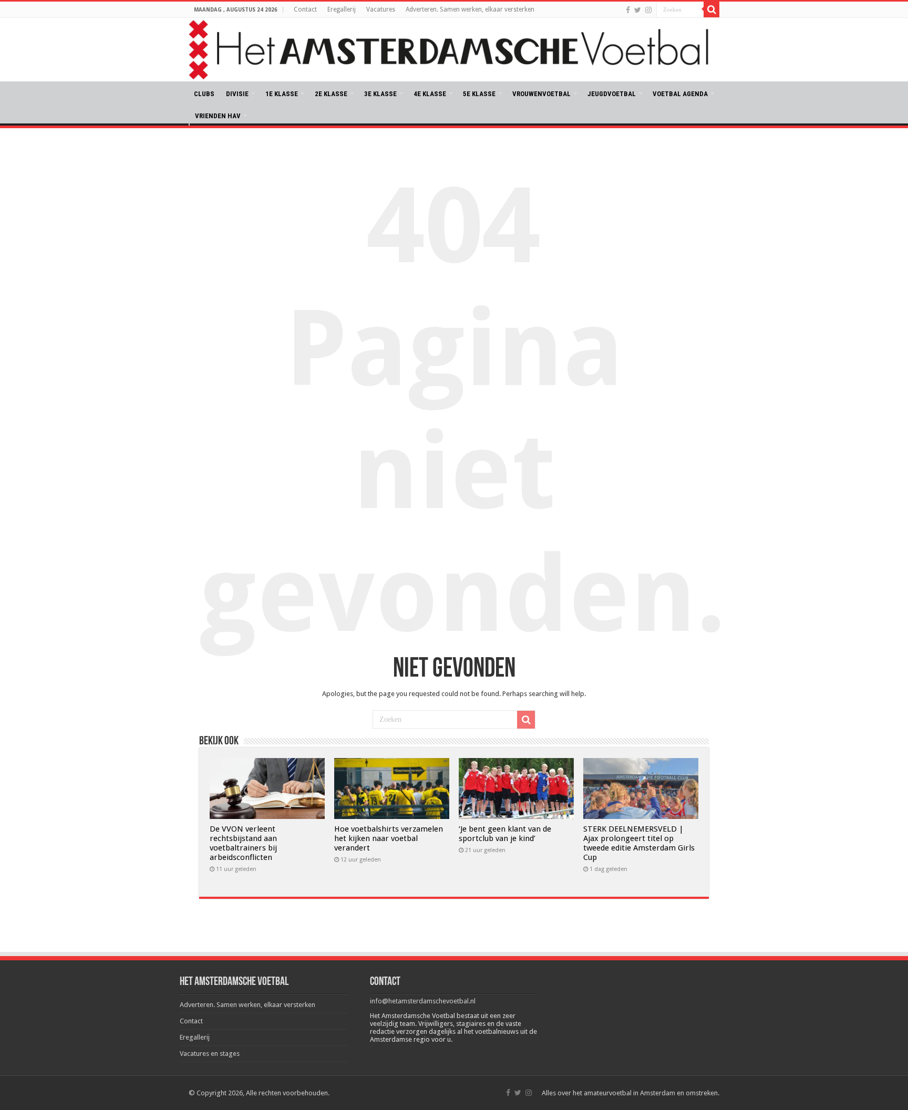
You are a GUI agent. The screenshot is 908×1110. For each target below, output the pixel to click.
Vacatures (380, 9)
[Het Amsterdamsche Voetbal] (454, 49)
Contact (305, 9)
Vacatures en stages (210, 1053)
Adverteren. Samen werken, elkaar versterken (470, 9)
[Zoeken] (711, 9)
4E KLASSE (430, 94)
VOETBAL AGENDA (680, 94)
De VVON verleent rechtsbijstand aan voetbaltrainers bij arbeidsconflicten (243, 843)
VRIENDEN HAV (218, 116)
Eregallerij (341, 9)
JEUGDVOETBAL (611, 94)
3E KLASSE (380, 94)
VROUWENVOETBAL (541, 94)
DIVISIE (237, 94)
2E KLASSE (331, 94)
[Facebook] (628, 10)
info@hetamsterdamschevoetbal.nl (423, 1001)
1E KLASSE (281, 94)
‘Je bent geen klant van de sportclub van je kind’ (505, 833)
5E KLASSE (479, 94)
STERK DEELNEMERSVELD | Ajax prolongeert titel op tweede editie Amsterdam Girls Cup (639, 843)
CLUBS (204, 94)
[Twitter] (637, 10)
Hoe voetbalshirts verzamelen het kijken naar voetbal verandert (388, 838)
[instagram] (648, 10)
